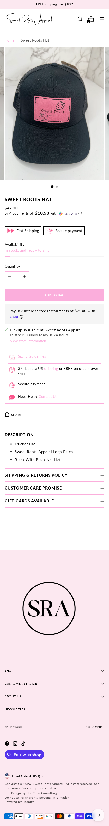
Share (16, 415)
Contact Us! (48, 397)
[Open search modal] (80, 19)
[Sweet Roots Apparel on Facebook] (8, 744)
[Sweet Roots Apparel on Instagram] (16, 744)
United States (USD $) (25, 776)
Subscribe (95, 727)
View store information (28, 341)
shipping (51, 369)
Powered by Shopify (19, 802)
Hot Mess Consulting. (42, 793)
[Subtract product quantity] (9, 277)
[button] (54, 213)
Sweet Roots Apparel (48, 784)
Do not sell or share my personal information (37, 797)
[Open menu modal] (102, 19)
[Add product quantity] (24, 277)
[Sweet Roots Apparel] (30, 19)
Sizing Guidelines (32, 356)
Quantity (12, 266)
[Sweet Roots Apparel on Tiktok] (24, 744)
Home (10, 40)
